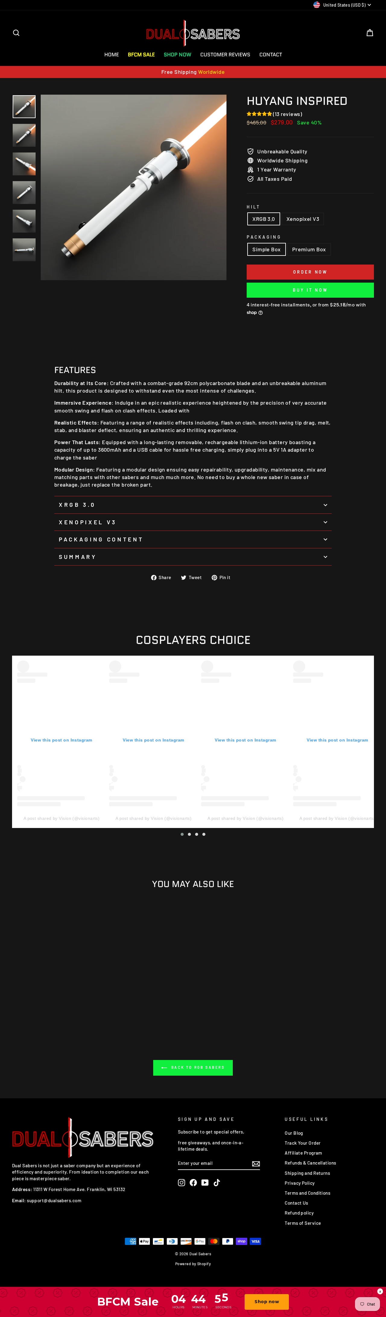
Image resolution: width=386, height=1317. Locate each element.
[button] (182, 834)
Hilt (253, 206)
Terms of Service (303, 1223)
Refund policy (299, 1212)
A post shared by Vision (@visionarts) (62, 818)
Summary (78, 556)
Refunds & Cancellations (310, 1162)
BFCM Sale (141, 54)
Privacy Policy (300, 1183)
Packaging (264, 237)
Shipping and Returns (307, 1173)
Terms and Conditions (307, 1193)
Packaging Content (101, 539)
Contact (270, 54)
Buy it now (310, 290)
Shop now (267, 1301)
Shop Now (177, 54)
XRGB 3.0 (263, 218)
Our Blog (294, 1133)
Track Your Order (303, 1143)
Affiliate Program (303, 1153)
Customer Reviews (225, 54)
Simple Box (266, 249)
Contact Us (296, 1203)
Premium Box (309, 249)
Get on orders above (193, 71)
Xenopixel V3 (302, 218)
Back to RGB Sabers (197, 1067)
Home (111, 54)
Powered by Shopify (193, 1263)
